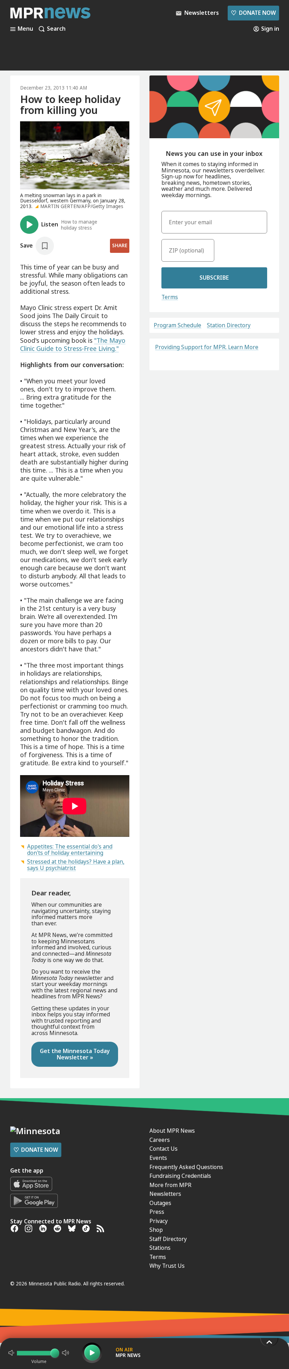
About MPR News (172, 1130)
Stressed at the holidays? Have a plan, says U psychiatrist (75, 865)
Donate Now (253, 12)
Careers (159, 1140)
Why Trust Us (167, 1266)
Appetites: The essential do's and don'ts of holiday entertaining (69, 849)
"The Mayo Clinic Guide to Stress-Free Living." (72, 344)
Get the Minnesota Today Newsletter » (75, 1054)
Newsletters (165, 1194)
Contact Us (163, 1148)
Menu (25, 29)
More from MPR (170, 1185)
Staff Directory (168, 1239)
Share (119, 245)
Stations (160, 1248)
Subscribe (214, 277)
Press (156, 1212)
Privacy (158, 1221)
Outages (160, 1203)
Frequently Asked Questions (186, 1167)
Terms (169, 297)
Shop (156, 1230)
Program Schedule (177, 325)
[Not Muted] (11, 1353)
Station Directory (229, 325)
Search (56, 29)
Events (158, 1158)
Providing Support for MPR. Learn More (206, 347)
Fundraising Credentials (180, 1176)
